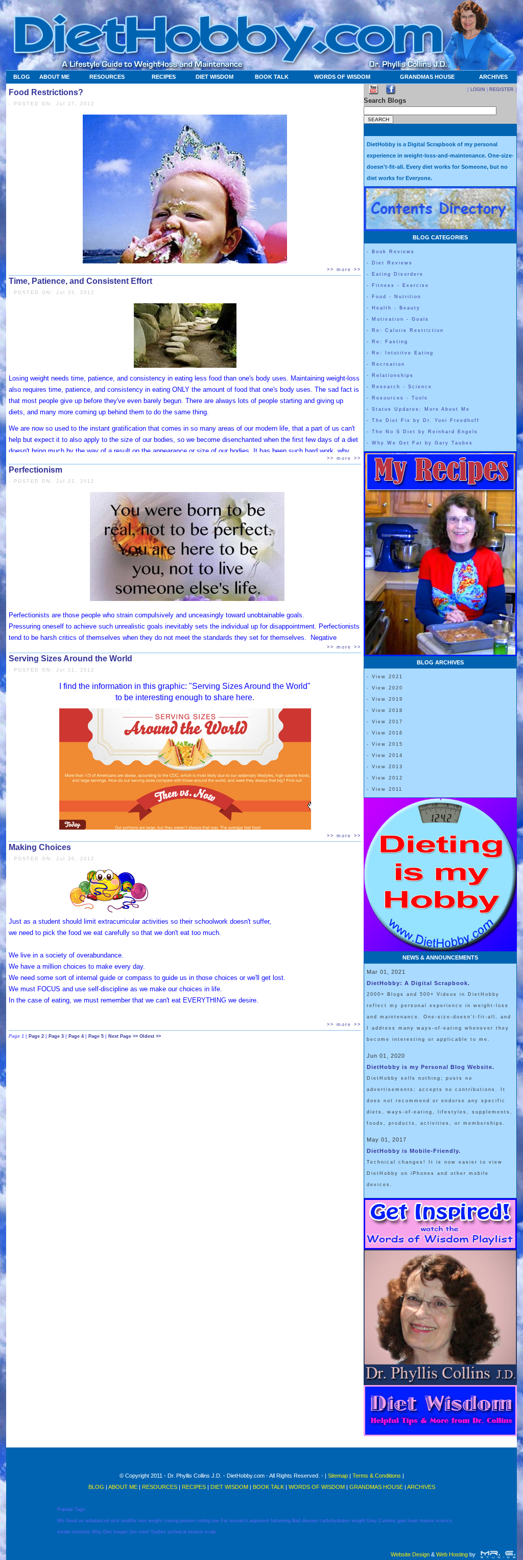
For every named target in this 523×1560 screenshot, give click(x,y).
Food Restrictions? (46, 92)
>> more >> (344, 269)
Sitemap (338, 1476)
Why (97, 1531)
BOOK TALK (272, 77)
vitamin (195, 1531)
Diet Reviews (392, 262)
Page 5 (96, 1036)
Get (133, 1531)
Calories (387, 1520)
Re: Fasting (390, 341)
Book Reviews (393, 251)
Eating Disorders (397, 274)
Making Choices (40, 847)
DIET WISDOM (214, 77)
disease (310, 1520)
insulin (63, 1531)
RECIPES (164, 77)
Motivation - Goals (400, 319)
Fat (224, 1520)
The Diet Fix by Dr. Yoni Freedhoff (426, 420)
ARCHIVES (493, 77)
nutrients (81, 1531)
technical (177, 1531)
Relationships (393, 375)
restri (143, 1531)
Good (71, 1520)
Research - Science (402, 386)
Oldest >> (150, 1036)
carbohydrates (335, 1520)
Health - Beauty (396, 307)
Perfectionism (35, 469)
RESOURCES (107, 77)
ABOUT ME (54, 77)
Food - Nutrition (396, 296)
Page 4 (76, 1036)
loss (142, 1520)
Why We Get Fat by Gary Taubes (422, 442)
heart (413, 1520)
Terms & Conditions (376, 1476)
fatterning (281, 1520)
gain (401, 1520)
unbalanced (97, 1520)
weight (155, 1520)
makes (427, 1520)
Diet (107, 1531)
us (81, 1520)
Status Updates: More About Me (421, 409)
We (60, 1520)
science (444, 1520)
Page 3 (57, 1036)
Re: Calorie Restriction (408, 330)
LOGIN (477, 89)
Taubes (158, 1531)
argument (259, 1520)
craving (171, 1520)
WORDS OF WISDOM (342, 77)
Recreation (388, 364)
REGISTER (501, 89)
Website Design (410, 1554)
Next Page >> (123, 1036)
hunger (120, 1531)
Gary (372, 1520)
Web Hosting (452, 1554)
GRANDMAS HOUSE (427, 77)
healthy (128, 1520)
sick (115, 1520)
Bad (296, 1520)
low (215, 1520)
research (238, 1520)
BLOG (21, 77)
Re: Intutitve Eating (403, 352)
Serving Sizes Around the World (70, 658)
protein (187, 1520)
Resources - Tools (400, 397)
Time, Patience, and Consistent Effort (80, 281)
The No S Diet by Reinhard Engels (425, 431)
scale (210, 1531)
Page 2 (37, 1036)
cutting (203, 1520)
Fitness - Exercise (400, 285)
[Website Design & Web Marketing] (498, 1554)
